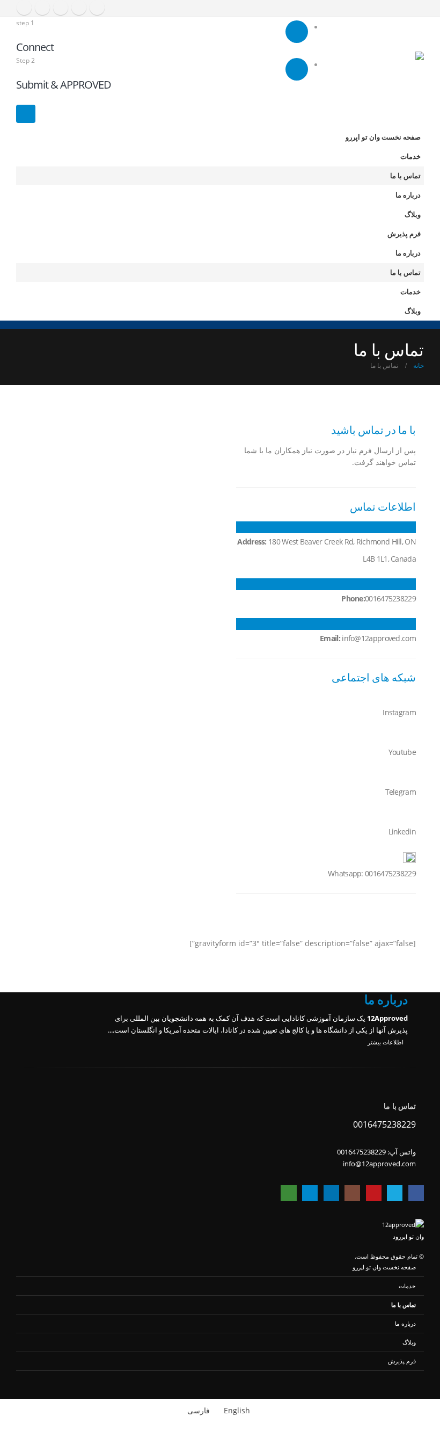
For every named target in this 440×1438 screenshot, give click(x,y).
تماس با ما (405, 175)
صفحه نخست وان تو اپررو (383, 137)
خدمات (410, 156)
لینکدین (331, 1193)
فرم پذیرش (404, 233)
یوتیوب (374, 1193)
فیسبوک (416, 1193)
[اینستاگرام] (60, 7)
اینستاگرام (352, 1193)
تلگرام (310, 1193)
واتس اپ (288, 1193)
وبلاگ (413, 214)
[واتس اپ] (24, 7)
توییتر (394, 1193)
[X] (78, 7)
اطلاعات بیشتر (385, 1042)
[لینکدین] (42, 7)
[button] (25, 114)
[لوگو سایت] (401, 72)
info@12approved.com (379, 1163)
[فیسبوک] (97, 7)
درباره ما (408, 195)
